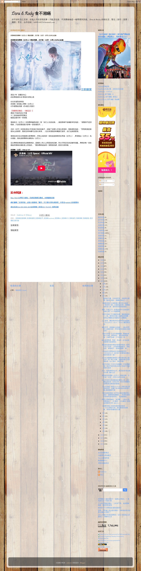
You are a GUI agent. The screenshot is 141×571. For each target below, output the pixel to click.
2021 (102, 275)
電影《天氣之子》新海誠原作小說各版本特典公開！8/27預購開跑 (116, 310)
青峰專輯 (79, 218)
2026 (102, 260)
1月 (103, 431)
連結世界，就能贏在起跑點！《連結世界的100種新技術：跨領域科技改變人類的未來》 (116, 329)
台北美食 (101, 222)
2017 (102, 438)
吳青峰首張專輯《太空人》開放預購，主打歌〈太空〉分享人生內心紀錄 (116, 376)
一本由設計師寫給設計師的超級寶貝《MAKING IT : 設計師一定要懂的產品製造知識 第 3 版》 (116, 353)
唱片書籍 (101, 233)
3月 (103, 425)
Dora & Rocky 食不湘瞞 (31, 14)
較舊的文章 (88, 285)
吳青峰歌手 (39, 218)
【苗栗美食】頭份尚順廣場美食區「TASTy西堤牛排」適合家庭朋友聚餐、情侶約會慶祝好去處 (115, 407)
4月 (103, 422)
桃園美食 (101, 244)
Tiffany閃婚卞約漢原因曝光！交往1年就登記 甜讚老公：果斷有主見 (114, 516)
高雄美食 (101, 251)
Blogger (82, 563)
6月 (103, 416)
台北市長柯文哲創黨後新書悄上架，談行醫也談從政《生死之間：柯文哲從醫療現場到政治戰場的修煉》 (116, 382)
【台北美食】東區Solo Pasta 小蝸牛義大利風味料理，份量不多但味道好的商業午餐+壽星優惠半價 (116, 388)
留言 (102, 185)
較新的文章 (15, 285)
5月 (103, 419)
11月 (104, 287)
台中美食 (101, 220)
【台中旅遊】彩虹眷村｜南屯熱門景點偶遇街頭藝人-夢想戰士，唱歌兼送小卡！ (114, 35)
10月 (104, 290)
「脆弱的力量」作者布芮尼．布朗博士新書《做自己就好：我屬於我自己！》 (116, 299)
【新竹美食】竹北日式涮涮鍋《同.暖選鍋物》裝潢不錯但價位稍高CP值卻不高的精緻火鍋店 (116, 366)
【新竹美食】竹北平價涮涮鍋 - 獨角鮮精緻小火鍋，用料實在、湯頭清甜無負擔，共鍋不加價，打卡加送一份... (115, 335)
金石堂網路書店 (103, 453)
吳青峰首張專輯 (21, 218)
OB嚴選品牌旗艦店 (104, 455)
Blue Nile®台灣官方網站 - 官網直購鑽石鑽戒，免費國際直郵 (32, 198)
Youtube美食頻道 (103, 86)
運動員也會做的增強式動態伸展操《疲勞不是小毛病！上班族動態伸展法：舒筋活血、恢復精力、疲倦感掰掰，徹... (116, 346)
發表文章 (104, 181)
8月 (103, 296)
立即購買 (86, 89)
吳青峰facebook (49, 218)
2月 (103, 428)
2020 (102, 278)
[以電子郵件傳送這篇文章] (40, 215)
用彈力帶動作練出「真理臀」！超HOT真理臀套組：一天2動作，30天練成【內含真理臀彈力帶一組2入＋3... (116, 401)
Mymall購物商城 (103, 458)
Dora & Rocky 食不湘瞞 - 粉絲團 (108, 99)
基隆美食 (101, 236)
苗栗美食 (101, 249)
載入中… (101, 481)
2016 (102, 441)
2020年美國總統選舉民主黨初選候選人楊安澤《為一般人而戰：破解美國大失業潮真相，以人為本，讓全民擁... (116, 359)
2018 (102, 435)
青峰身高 (72, 218)
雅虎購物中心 (102, 460)
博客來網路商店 (103, 463)
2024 (102, 266)
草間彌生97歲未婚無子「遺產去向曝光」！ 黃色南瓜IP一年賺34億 (113, 500)
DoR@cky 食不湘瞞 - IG (106, 94)
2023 (102, 269)
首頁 (52, 285)
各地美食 (101, 230)
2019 (102, 281)
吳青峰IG (58, 218)
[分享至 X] (44, 215)
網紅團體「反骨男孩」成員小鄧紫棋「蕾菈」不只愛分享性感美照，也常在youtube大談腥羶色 (45, 202)
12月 (104, 284)
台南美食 (101, 225)
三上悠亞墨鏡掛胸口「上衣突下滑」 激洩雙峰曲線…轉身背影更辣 (113, 504)
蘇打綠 (16, 221)
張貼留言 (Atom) (21, 290)
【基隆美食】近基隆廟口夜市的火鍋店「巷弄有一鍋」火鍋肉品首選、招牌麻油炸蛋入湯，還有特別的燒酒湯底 (116, 305)
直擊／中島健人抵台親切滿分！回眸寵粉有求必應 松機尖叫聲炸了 (114, 511)
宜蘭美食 (101, 238)
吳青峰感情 (31, 218)
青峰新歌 (86, 218)
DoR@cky (103, 472)
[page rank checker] (104, 547)
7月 (103, 413)
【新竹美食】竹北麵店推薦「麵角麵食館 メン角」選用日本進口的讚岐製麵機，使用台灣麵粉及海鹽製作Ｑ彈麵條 (116, 316)
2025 (102, 263)
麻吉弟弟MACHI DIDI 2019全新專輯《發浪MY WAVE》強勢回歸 (35, 207)
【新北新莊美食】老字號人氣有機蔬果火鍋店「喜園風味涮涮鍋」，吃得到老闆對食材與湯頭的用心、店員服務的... (116, 395)
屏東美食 (101, 241)
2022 (102, 272)
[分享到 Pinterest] (49, 215)
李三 (101, 475)
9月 (103, 293)
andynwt (69, 563)
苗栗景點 (101, 246)
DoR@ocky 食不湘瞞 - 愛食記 (108, 97)
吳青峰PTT (65, 218)
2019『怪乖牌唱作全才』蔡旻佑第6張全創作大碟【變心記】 (116, 371)
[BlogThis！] (42, 215)
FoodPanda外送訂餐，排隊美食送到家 (110, 89)
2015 (102, 444)
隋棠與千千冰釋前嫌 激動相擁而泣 (110, 508)
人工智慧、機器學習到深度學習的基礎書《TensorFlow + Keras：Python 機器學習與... (116, 322)
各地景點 (101, 228)
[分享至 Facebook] (46, 215)
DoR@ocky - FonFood (105, 91)
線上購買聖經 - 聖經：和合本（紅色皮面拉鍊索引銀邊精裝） (115, 341)
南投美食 (101, 217)
